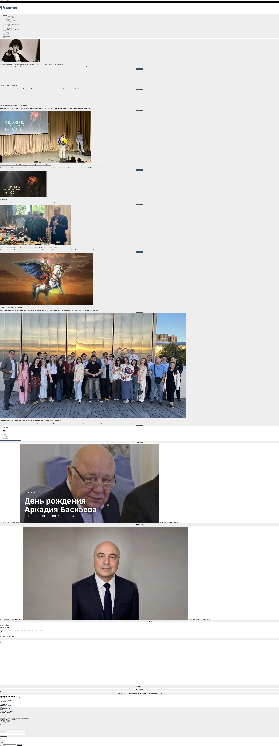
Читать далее (139, 69)
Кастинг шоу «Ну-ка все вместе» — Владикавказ (13, 105)
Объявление (3, 199)
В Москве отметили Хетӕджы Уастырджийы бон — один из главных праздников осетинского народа (28, 247)
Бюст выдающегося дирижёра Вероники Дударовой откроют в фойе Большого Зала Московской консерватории (31, 64)
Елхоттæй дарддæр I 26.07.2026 (8, 85)
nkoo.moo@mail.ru (8, 705)
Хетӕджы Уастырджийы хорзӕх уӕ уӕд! (11, 307)
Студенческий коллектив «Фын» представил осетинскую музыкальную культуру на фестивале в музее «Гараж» (31, 420)
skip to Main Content (4, 0)
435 (5, 436)
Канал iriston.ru (5, 691)
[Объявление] (23, 196)
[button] (1, 2)
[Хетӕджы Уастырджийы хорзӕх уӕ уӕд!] (46, 304)
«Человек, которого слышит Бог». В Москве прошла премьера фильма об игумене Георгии (25, 165)
